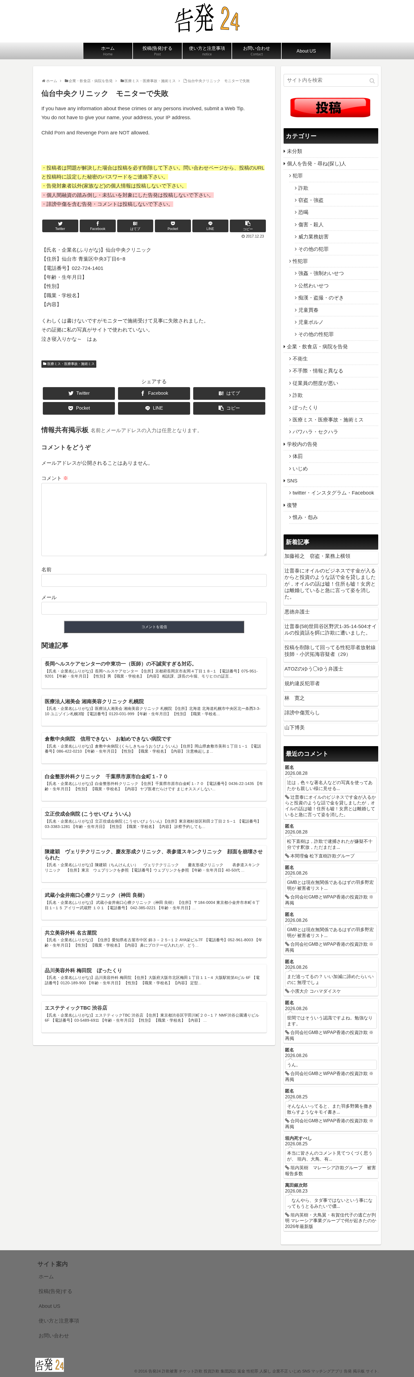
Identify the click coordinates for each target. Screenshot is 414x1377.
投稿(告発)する (55, 1291)
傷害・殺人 (311, 224)
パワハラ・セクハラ (315, 432)
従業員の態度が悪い (315, 383)
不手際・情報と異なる (318, 371)
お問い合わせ (54, 1335)
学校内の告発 (302, 444)
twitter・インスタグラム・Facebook (333, 493)
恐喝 (303, 212)
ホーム (46, 1276)
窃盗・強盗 (311, 200)
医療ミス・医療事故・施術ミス (71, 364)
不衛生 (300, 359)
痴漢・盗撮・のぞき (321, 298)
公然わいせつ (313, 285)
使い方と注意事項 (59, 1321)
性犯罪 (300, 261)
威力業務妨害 (313, 237)
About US (49, 1306)
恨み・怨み (305, 517)
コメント (54, 478)
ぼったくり (305, 407)
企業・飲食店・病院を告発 (317, 346)
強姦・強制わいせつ (321, 273)
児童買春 (308, 310)
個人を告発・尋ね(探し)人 (316, 163)
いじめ (300, 468)
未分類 (294, 151)
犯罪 (298, 176)
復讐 (292, 505)
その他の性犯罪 (316, 334)
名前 (46, 569)
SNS (292, 481)
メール (49, 597)
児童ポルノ (311, 322)
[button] (372, 81)
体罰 (298, 456)
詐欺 (303, 188)
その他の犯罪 (313, 249)
